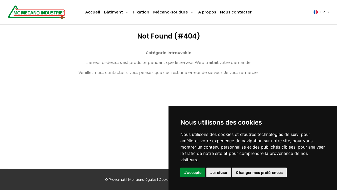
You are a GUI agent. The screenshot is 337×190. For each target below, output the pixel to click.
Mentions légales (142, 179)
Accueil (92, 12)
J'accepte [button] (192, 172)
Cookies (165, 179)
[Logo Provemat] (36, 12)
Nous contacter (236, 12)
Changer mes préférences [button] (259, 172)
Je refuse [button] (218, 172)
